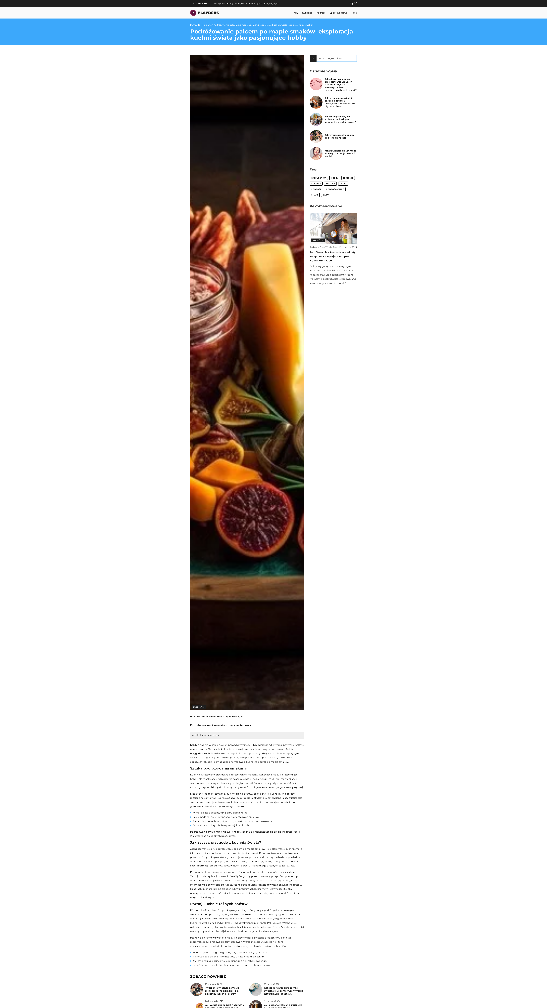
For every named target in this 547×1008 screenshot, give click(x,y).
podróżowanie (335, 189)
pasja (343, 184)
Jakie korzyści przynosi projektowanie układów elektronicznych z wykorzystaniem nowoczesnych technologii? (341, 84)
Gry (296, 13)
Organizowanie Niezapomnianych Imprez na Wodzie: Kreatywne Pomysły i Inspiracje (331, 256)
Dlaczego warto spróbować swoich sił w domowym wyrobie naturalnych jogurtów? (283, 990)
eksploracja (318, 178)
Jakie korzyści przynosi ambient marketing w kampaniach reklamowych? (340, 119)
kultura (330, 184)
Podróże (321, 13)
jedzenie (348, 178)
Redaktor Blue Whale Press (207, 717)
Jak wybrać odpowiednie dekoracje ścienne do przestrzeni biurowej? (250, 3)
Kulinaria (307, 13)
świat (326, 195)
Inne (354, 13)
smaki (314, 195)
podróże (316, 189)
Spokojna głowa (339, 13)
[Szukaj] (313, 58)
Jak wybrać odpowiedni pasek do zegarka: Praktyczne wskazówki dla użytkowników (340, 102)
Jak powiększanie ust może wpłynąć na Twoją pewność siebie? (340, 153)
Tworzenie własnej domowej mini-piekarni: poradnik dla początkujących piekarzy (222, 990)
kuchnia (316, 184)
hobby (334, 178)
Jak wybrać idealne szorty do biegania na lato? (339, 136)
